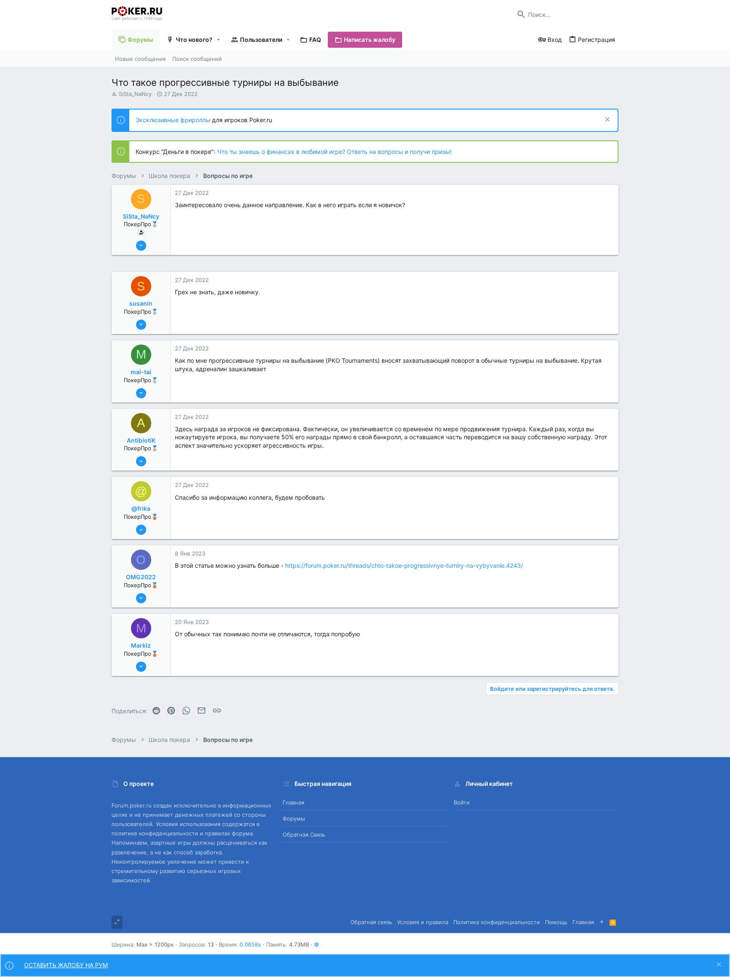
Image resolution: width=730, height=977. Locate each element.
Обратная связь (304, 834)
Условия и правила (422, 922)
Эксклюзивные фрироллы (174, 119)
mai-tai (141, 371)
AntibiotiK (141, 440)
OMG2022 (141, 576)
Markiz (141, 645)
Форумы (294, 818)
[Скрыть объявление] (606, 120)
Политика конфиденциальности (496, 922)
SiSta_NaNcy (135, 93)
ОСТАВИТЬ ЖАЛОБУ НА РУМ (66, 965)
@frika (140, 508)
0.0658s (250, 944)
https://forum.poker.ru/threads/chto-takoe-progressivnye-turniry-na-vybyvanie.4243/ (404, 565)
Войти (462, 802)
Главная (293, 802)
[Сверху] (602, 922)
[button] (218, 39)
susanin (141, 303)
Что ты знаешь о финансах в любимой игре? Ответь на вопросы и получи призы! (334, 151)
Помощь (556, 922)
